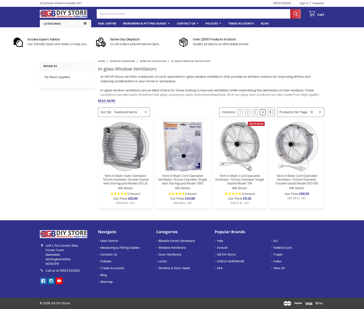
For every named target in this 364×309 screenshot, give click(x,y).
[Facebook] (43, 281)
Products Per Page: (293, 112)
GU (275, 241)
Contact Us (186, 23)
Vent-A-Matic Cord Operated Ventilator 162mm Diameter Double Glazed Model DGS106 (297, 179)
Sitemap (106, 282)
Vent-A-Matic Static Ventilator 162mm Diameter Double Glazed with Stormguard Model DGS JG (125, 179)
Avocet (222, 247)
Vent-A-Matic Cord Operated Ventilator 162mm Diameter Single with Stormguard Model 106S (182, 179)
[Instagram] (51, 281)
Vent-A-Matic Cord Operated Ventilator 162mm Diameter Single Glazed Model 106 (239, 179)
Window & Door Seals (174, 268)
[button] (53, 42)
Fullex (277, 261)
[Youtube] (59, 281)
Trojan (278, 254)
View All (279, 268)
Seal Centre (107, 23)
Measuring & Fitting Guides (144, 23)
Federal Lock (282, 247)
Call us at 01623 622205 (63, 270)
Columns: (228, 112)
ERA (220, 268)
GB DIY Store (226, 254)
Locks (162, 261)
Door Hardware (169, 254)
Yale (220, 241)
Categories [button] (52, 23)
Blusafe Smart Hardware (176, 241)
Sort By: (106, 112)
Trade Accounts (241, 23)
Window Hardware (172, 247)
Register (318, 3)
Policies (212, 23)
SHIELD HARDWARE (231, 261)
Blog (265, 23)
